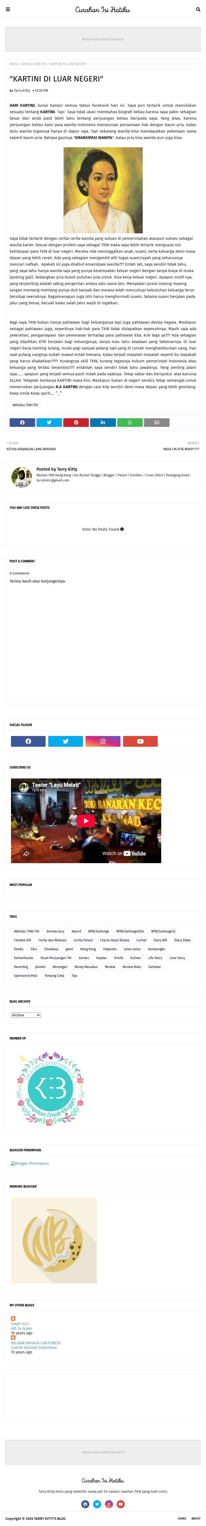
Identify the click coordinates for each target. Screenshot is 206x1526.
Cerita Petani (83, 940)
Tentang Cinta (54, 976)
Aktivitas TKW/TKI (33, 64)
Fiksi (34, 949)
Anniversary (55, 931)
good (69, 949)
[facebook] (28, 741)
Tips (75, 976)
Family (18, 949)
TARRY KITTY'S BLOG (49, 1519)
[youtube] (140, 741)
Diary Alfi (160, 940)
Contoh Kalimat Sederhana (34, 1347)
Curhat (141, 940)
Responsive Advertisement (103, 39)
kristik (118, 958)
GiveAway (51, 949)
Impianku (110, 949)
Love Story (177, 958)
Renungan (60, 967)
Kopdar (101, 958)
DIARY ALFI (20, 1324)
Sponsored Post (25, 976)
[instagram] (103, 741)
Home (14, 64)
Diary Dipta (182, 940)
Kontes (84, 958)
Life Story (155, 958)
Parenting (21, 967)
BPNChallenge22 (163, 931)
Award (76, 931)
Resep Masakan (86, 967)
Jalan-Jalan (132, 949)
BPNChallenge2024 (130, 931)
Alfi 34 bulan (21, 1328)
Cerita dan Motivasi (52, 940)
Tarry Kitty (22, 90)
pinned (40, 967)
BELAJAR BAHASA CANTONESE (36, 1343)
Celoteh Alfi (22, 940)
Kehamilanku (23, 958)
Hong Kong (88, 949)
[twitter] (65, 741)
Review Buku (132, 967)
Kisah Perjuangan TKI (56, 958)
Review (110, 967)
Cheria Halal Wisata (114, 940)
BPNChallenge (98, 931)
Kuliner (135, 958)
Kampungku (156, 949)
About (196, 1518)
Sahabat (154, 967)
